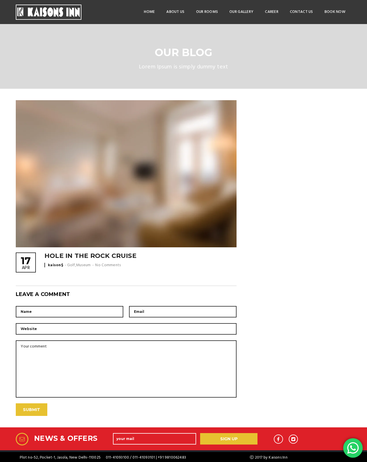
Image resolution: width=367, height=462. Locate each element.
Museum (83, 265)
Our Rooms (207, 12)
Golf (71, 265)
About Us (175, 12)
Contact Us (301, 12)
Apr (26, 264)
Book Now (335, 12)
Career (271, 12)
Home (149, 12)
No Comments (108, 265)
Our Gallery (241, 12)
